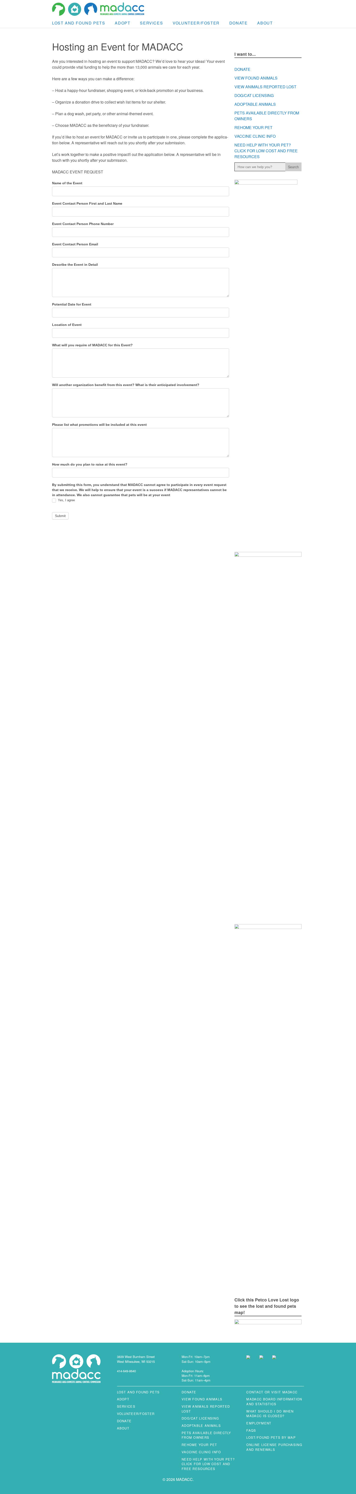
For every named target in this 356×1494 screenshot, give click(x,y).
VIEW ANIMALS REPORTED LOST (265, 86)
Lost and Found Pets (78, 23)
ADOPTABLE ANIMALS (255, 104)
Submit (60, 516)
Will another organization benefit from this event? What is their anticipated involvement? (125, 385)
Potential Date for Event (71, 304)
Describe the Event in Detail (75, 264)
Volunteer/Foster (196, 23)
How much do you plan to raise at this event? (89, 464)
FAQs (251, 1430)
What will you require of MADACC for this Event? (92, 345)
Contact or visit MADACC (271, 1392)
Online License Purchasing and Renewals (274, 1447)
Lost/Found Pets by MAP (271, 1437)
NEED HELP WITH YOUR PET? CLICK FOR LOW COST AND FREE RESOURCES (266, 150)
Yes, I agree (66, 500)
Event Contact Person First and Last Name (87, 203)
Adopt (122, 23)
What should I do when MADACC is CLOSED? (270, 1413)
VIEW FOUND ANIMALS (256, 78)
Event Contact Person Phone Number (83, 224)
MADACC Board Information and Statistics (274, 1401)
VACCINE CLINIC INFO (255, 136)
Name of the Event (67, 183)
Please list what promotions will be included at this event (99, 425)
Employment (258, 1423)
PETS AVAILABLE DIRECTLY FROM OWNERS (206, 1435)
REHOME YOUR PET (253, 127)
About (265, 23)
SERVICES (151, 23)
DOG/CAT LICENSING (254, 95)
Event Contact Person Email (75, 244)
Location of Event (67, 325)
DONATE (238, 23)
